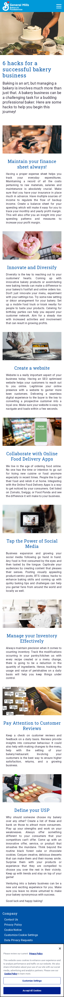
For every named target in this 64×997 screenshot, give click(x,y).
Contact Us (11, 919)
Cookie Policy (10, 973)
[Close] (60, 948)
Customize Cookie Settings (21, 935)
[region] (32, 970)
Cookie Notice (13, 929)
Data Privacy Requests (18, 940)
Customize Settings (31, 980)
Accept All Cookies (32, 990)
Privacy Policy (13, 924)
